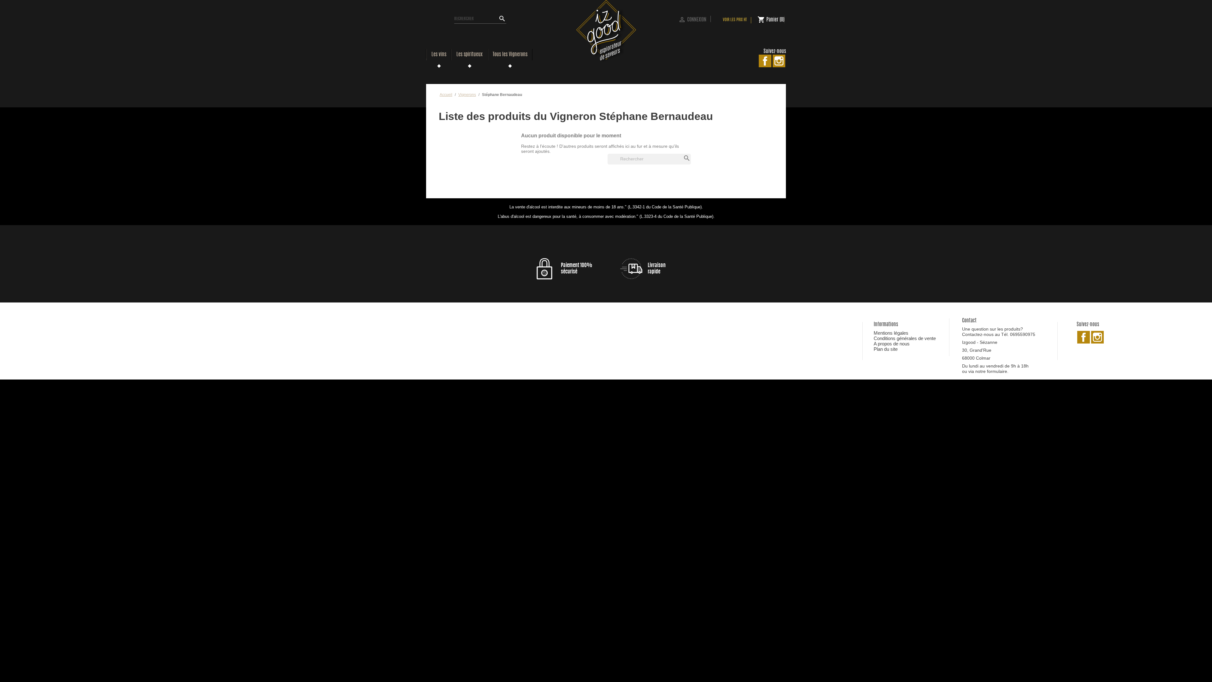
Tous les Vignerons (510, 54)
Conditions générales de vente (905, 338)
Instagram (779, 61)
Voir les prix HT (735, 20)
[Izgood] (606, 31)
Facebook (765, 61)
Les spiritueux (469, 54)
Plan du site (886, 349)
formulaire (997, 371)
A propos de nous (892, 343)
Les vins (438, 54)
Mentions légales (891, 333)
